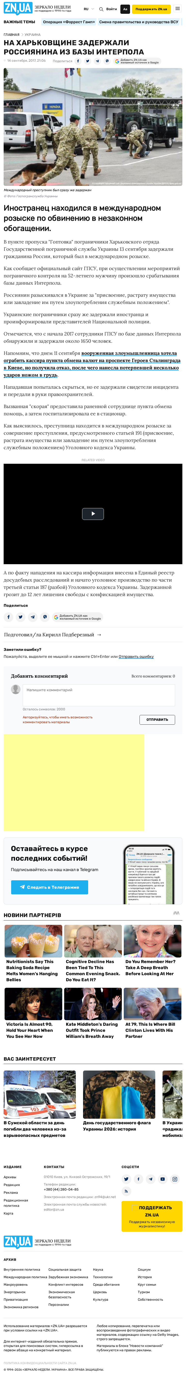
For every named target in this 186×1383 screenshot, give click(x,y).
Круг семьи (147, 1285)
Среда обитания (106, 1285)
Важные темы (19, 22)
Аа (125, 9)
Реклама (11, 1193)
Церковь (100, 1292)
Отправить (157, 720)
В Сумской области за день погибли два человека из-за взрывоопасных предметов (35, 1129)
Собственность (150, 1300)
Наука (98, 1270)
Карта (8, 1213)
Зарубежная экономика (68, 1277)
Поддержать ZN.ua (151, 9)
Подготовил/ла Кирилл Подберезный (49, 634)
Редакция (12, 1185)
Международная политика (25, 1277)
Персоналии (58, 1305)
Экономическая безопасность (61, 1294)
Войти (111, 9)
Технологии (103, 1277)
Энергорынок (15, 1292)
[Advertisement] (74, 782)
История (145, 1277)
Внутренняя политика (22, 1270)
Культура (100, 1300)
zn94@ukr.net (105, 1197)
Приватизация (16, 1300)
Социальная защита (64, 1270)
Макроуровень (16, 1285)
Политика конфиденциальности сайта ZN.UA (40, 1363)
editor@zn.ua (54, 1210)
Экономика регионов (21, 1307)
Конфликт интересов (65, 1285)
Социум (144, 1270)
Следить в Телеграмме (53, 887)
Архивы (10, 1177)
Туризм (144, 1292)
